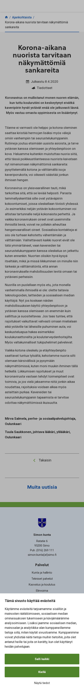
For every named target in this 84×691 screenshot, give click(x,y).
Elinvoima (42, 590)
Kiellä (42, 672)
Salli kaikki (42, 659)
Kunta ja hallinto (42, 572)
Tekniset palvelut (42, 578)
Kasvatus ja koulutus (42, 584)
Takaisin (45, 460)
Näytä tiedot (42, 683)
